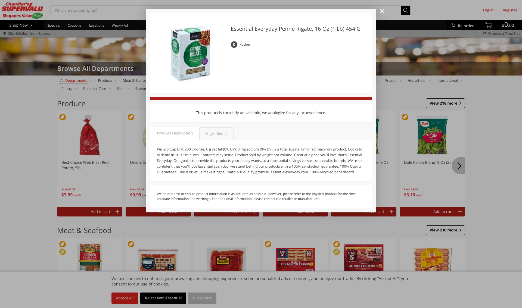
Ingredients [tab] (216, 133)
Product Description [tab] (175, 133)
